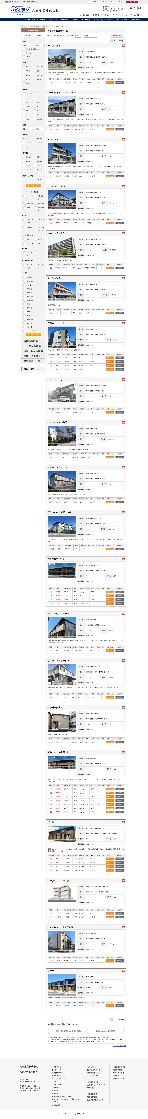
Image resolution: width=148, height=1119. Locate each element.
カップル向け (86, 20)
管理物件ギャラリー (94, 1073)
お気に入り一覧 (32, 361)
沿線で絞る (39, 35)
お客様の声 (56, 1087)
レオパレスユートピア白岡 (61, 927)
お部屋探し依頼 (118, 1078)
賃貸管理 (96, 15)
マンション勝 (54, 278)
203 (51, 603)
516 (51, 268)
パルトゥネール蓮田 (57, 422)
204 (51, 599)
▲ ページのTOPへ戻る (119, 1046)
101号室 (51, 549)
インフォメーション (122, 15)
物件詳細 (119, 82)
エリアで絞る (27, 35)
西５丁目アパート (80, 559)
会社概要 (136, 15)
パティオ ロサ (55, 379)
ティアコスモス (55, 45)
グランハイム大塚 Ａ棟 (59, 512)
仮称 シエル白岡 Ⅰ (58, 752)
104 (51, 592)
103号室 (51, 502)
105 (51, 789)
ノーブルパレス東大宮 (58, 880)
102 (51, 223)
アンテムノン (54, 139)
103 (51, 82)
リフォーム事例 (93, 1076)
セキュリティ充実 (122, 20)
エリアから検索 (32, 346)
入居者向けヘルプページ (96, 1085)
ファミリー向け (98, 20)
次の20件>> (121, 41)
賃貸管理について (93, 1070)
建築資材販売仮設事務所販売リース (95, 1098)
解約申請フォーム (93, 1088)
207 (51, 800)
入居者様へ (107, 15)
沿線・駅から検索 (33, 351)
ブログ (54, 1081)
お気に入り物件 (118, 1073)
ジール (51, 822)
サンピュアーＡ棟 (56, 186)
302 (51, 369)
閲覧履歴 (116, 1076)
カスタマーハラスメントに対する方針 (66, 1099)
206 (51, 812)
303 (51, 313)
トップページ (57, 1070)
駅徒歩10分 (64, 20)
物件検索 (86, 15)
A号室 (51, 742)
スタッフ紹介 (57, 1084)
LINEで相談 (56, 1105)
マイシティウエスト (57, 467)
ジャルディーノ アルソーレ (62, 92)
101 (51, 361)
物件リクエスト (32, 356)
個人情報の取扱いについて (61, 1096)
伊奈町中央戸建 (55, 707)
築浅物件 (42, 20)
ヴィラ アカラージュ (58, 660)
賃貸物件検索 (31, 341)
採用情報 (55, 1090)
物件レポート (31, 20)
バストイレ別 (53, 20)
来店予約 (55, 1102)
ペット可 (110, 20)
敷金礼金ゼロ (136, 20)
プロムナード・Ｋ (56, 323)
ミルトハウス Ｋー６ (58, 613)
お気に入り (110, 82)
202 (51, 365)
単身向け (75, 20)
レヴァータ (53, 971)
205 (51, 804)
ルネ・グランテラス (57, 233)
